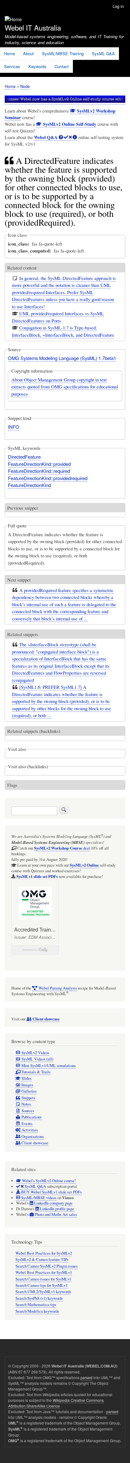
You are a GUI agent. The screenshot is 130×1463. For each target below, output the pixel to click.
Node (25, 86)
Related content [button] (22, 267)
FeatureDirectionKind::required (39, 470)
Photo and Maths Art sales (55, 1214)
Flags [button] (12, 785)
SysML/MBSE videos (38, 1197)
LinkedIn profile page (56, 1208)
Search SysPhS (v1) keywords (39, 1298)
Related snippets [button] (22, 634)
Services (12, 66)
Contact (62, 66)
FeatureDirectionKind (29, 485)
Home (9, 53)
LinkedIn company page (53, 1203)
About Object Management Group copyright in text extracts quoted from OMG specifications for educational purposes (64, 386)
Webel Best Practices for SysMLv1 (43, 1272)
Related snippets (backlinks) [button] (33, 731)
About (28, 53)
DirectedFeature (24, 456)
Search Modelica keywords (37, 1311)
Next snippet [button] (19, 580)
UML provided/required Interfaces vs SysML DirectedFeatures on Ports (58, 317)
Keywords (37, 66)
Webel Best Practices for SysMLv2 (43, 1253)
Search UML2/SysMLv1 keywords (43, 1291)
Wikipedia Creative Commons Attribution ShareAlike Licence (56, 1402)
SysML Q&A (103, 53)
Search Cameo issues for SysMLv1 (43, 1279)
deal (62, 848)
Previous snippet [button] (22, 508)
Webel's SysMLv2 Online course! (48, 1180)
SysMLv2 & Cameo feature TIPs (41, 1259)
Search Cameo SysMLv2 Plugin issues (46, 1266)
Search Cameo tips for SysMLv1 (41, 1285)
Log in (118, 6)
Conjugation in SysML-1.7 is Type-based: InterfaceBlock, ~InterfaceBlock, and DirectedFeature (63, 331)
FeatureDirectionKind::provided (39, 464)
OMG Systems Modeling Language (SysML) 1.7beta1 (62, 358)
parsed (86, 1377)
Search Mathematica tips (35, 1304)
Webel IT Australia (33, 27)
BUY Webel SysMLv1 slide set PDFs (51, 1192)
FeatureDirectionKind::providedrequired (47, 478)
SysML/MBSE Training (63, 53)
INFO (13, 426)
